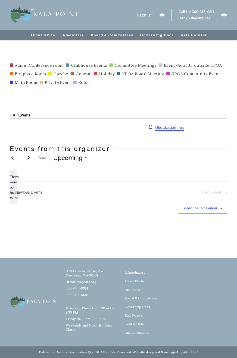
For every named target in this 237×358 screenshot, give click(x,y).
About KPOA (43, 35)
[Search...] (162, 14)
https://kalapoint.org (169, 127)
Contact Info (134, 324)
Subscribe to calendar (200, 208)
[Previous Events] (12, 157)
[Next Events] (28, 157)
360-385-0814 (203, 11)
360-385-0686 (78, 295)
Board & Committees (112, 35)
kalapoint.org (135, 272)
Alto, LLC (190, 352)
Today (42, 157)
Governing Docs (157, 35)
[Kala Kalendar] (224, 14)
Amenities (73, 35)
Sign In (144, 15)
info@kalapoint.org (194, 18)
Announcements (137, 332)
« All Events (20, 115)
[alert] (13, 187)
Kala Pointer (194, 35)
